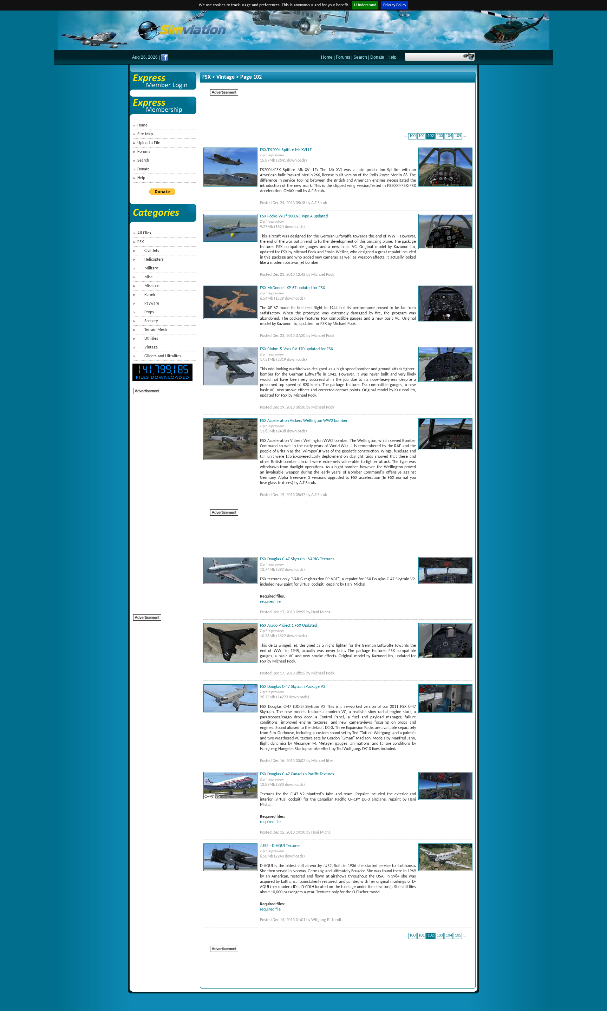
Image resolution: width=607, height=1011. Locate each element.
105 (458, 136)
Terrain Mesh (155, 330)
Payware (151, 303)
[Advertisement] (161, 500)
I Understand (365, 5)
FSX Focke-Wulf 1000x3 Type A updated (294, 216)
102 (430, 136)
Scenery (151, 321)
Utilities (151, 339)
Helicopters (154, 259)
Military (151, 268)
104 (449, 136)
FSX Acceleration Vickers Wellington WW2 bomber (303, 421)
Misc (148, 277)
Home (327, 57)
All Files (144, 233)
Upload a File (148, 143)
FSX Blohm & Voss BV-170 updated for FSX (296, 349)
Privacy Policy (394, 5)
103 (440, 136)
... (405, 136)
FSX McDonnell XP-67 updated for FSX (292, 288)
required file (270, 602)
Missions (151, 286)
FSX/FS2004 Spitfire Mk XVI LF (286, 150)
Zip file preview (272, 155)
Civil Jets (151, 251)
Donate (377, 57)
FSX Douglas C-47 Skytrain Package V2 (292, 687)
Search (360, 57)
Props (149, 312)
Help (392, 57)
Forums (343, 57)
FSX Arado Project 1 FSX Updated (288, 626)
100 (412, 136)
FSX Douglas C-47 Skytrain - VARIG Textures (297, 559)
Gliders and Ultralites (162, 356)
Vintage (151, 347)
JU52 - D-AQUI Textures (280, 846)
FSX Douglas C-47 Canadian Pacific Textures (297, 774)
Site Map (145, 134)
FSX (140, 242)
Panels (150, 295)
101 (421, 136)
